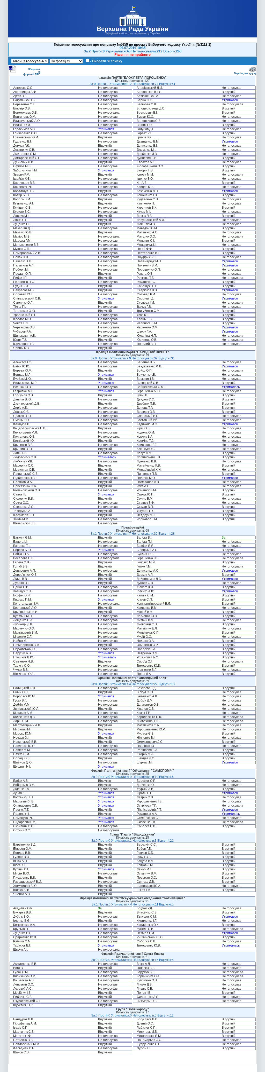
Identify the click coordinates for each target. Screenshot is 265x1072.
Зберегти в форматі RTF (31, 72)
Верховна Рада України (132, 28)
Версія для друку (245, 73)
